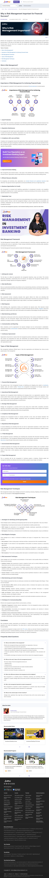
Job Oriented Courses (19, 832)
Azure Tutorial (28, 808)
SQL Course (6, 814)
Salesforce (13, 856)
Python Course (6, 800)
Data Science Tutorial (29, 812)
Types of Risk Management (7, 56)
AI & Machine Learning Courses (36, 828)
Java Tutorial (27, 801)
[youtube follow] (10, 784)
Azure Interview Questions (21, 862)
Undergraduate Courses (30, 834)
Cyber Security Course (19, 810)
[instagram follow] (12, 784)
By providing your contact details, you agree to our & (17, 478)
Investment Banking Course (7, 812)
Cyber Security (6, 856)
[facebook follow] (5, 784)
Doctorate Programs (21, 834)
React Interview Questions (39, 816)
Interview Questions (27, 5)
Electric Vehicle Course (19, 815)
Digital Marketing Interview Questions (40, 821)
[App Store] (16, 789)
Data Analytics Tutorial (19, 848)
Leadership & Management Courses (10, 838)
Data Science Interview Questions (40, 802)
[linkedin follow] (8, 784)
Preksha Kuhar (4, 19)
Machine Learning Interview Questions (35, 862)
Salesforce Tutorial (28, 806)
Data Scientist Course (8, 795)
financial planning (32, 86)
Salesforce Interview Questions (40, 807)
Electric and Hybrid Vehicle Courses (33, 836)
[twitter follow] (7, 784)
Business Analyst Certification (7, 804)
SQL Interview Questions (38, 813)
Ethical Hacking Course (19, 805)
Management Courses (23, 838)
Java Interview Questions (39, 810)
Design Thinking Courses (8, 840)
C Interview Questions (8, 865)
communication (14, 328)
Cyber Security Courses (8, 806)
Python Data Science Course (29, 818)
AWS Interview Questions (38, 799)
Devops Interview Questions (39, 804)
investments (45, 385)
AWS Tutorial (27, 797)
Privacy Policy (28, 478)
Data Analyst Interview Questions (20, 865)
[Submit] (21, 2)
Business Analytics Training (7, 809)
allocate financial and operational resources (36, 181)
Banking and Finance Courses (9, 836)
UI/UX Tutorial (27, 848)
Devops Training (7, 802)
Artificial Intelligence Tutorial (34, 846)
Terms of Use (22, 478)
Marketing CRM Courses (36, 832)
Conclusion (4, 61)
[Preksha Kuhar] (6, 710)
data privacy (3, 440)
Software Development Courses (10, 834)
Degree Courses (28, 832)
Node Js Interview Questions (39, 819)
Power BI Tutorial (18, 846)
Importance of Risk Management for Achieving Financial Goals (15, 52)
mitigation (41, 308)
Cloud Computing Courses (28, 815)
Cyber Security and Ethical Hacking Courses (24, 830)
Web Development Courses (18, 820)
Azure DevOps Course (19, 817)
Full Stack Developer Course (7, 819)
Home (3, 9)
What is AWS (28, 854)
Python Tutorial (28, 795)
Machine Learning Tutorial (9, 846)
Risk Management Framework (8, 54)
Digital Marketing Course (18, 813)
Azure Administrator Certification (18, 808)
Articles (20, 5)
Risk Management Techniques (8, 58)
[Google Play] (8, 789)
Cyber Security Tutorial (29, 804)
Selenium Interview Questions (9, 862)
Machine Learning (21, 854)
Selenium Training (18, 801)
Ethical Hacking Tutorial (29, 810)
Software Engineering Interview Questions (35, 865)
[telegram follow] (14, 784)
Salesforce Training (18, 799)
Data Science (6, 828)
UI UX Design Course (18, 797)
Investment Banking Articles (12, 9)
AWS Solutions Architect (19, 795)
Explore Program (7, 161)
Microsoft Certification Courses (20, 840)
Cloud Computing (7, 854)
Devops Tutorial (28, 799)
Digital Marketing (36, 854)
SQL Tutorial (25, 846)
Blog (6, 9)
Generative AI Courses (32, 838)
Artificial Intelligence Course (18, 803)
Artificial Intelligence (20, 856)
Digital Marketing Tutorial (8, 848)
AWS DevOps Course (7, 816)
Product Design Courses (20, 836)
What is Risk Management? (7, 50)
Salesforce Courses (13, 828)
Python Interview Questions (39, 796)
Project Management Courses (9, 830)
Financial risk (20, 386)
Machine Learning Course (7, 798)
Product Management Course (8, 821)
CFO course (24, 629)
